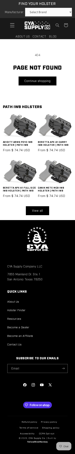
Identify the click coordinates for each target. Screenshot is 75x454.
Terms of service (28, 427)
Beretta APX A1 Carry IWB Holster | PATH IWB (53, 143)
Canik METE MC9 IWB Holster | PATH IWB (51, 189)
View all (37, 210)
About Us (13, 301)
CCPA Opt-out (46, 433)
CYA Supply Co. (37, 438)
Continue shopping (37, 81)
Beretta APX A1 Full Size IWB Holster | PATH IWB (19, 189)
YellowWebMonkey (37, 441)
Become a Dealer (18, 327)
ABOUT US (22, 36)
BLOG (53, 36)
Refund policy (29, 421)
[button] (12, 25)
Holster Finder (16, 310)
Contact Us (14, 344)
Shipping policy (51, 427)
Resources (14, 318)
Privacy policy (49, 421)
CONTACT (39, 36)
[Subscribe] (63, 368)
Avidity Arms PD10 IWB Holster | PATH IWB (18, 143)
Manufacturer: (14, 12)
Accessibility (27, 433)
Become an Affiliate (20, 335)
